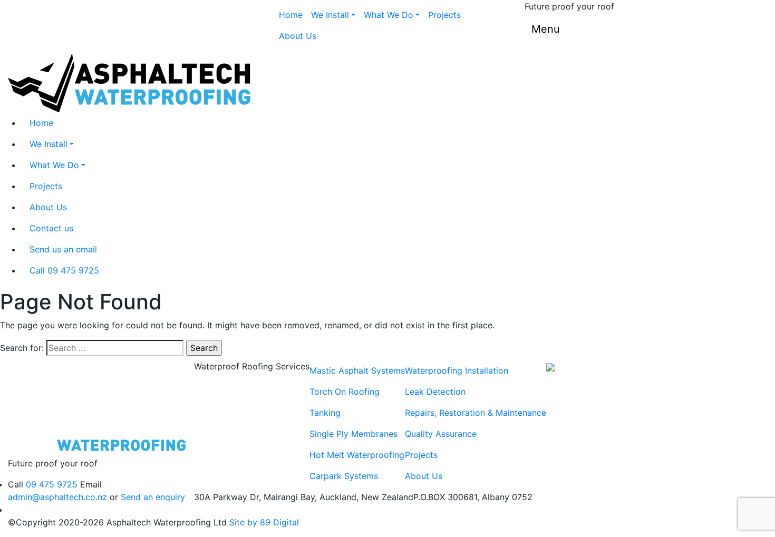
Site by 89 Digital (264, 522)
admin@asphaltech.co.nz (57, 497)
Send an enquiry (153, 497)
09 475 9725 (52, 484)
